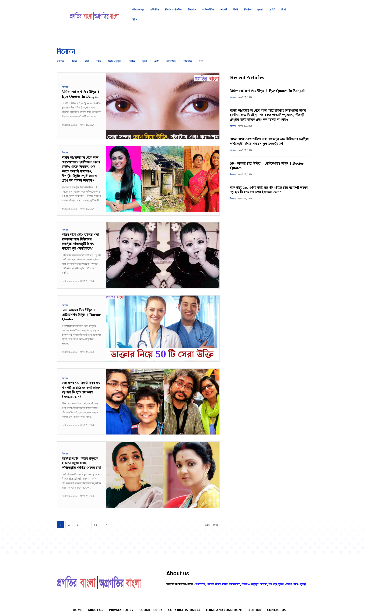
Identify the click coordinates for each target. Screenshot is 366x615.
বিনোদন (65, 87)
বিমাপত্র (132, 61)
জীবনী (87, 61)
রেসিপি (156, 61)
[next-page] (106, 524)
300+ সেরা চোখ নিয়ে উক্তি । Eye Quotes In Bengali (81, 94)
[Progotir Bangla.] (94, 14)
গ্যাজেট (74, 61)
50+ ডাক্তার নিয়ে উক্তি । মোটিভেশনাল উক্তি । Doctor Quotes (81, 314)
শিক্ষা (201, 61)
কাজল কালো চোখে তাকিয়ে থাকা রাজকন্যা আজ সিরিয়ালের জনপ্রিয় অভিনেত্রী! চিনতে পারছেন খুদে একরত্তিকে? (80, 241)
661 (96, 524)
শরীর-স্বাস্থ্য (187, 61)
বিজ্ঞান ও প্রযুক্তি (114, 61)
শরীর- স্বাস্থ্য (299, 584)
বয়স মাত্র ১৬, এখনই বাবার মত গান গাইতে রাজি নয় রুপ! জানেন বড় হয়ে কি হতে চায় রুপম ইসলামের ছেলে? (81, 390)
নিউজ (99, 61)
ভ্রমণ (144, 61)
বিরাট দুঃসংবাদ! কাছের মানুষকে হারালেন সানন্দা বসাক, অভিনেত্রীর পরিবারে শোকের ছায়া (81, 463)
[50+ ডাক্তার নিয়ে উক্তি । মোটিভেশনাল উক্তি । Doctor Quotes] (162, 328)
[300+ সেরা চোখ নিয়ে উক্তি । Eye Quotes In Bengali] (162, 106)
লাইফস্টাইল (171, 61)
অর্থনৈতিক (60, 61)
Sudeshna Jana (69, 124)
